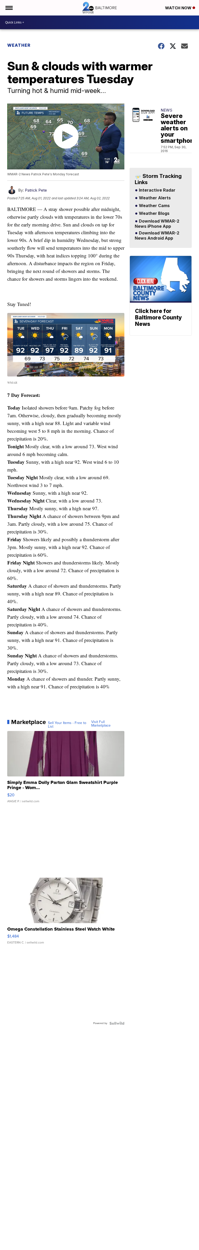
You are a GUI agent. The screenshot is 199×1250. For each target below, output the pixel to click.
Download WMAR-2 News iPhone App (157, 224)
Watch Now (179, 7)
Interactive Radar (156, 190)
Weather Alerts (154, 198)
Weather (19, 45)
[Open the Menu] (8, 7)
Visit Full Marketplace (101, 723)
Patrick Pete (36, 190)
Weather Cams (154, 205)
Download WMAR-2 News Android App (157, 236)
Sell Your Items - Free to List (67, 724)
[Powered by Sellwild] (116, 1023)
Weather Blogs (153, 213)
